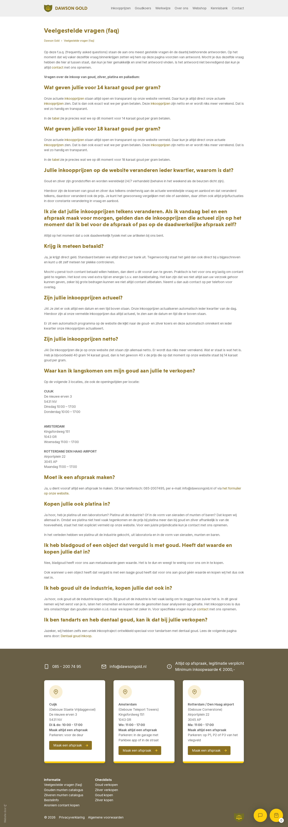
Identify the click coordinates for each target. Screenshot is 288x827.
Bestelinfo (51, 800)
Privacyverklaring (72, 817)
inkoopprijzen (74, 99)
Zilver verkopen (106, 790)
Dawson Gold (52, 40)
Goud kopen (104, 795)
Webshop (199, 8)
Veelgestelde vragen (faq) (79, 40)
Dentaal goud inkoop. (76, 636)
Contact (238, 8)
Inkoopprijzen (121, 8)
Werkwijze (162, 8)
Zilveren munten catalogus (63, 795)
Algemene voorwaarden (106, 817)
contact (57, 67)
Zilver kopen (104, 800)
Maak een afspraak (67, 745)
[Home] (65, 8)
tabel (55, 118)
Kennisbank (219, 8)
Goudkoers (143, 8)
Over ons (181, 8)
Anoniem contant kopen (62, 805)
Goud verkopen (106, 785)
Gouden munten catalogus (63, 790)
